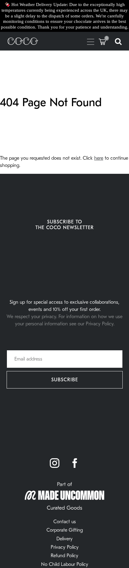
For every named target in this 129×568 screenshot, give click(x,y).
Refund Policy (64, 555)
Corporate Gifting (64, 530)
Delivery (64, 539)
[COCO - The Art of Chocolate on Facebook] (74, 464)
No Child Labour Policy (64, 564)
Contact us (64, 521)
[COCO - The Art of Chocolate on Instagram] (54, 464)
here (98, 158)
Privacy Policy (65, 547)
